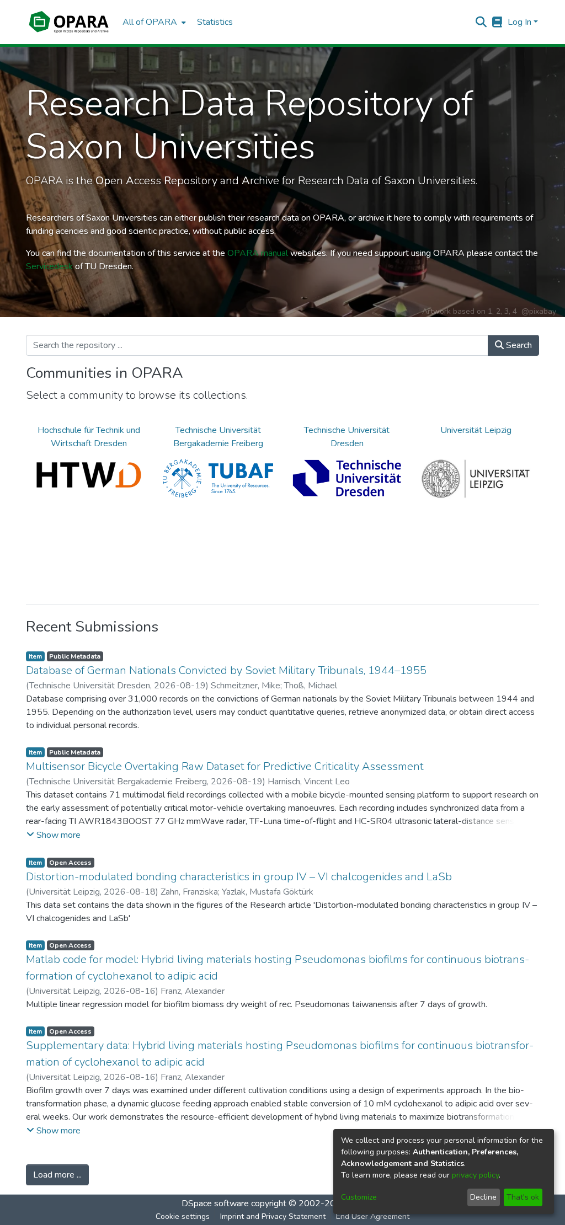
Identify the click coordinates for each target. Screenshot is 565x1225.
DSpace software (215, 1203)
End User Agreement (372, 1216)
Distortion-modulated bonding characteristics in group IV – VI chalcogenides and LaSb (239, 876)
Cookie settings (183, 1216)
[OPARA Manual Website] (497, 22)
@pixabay (538, 311)
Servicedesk (49, 266)
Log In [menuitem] (519, 22)
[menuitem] (153, 22)
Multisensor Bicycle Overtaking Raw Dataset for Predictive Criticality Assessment (225, 766)
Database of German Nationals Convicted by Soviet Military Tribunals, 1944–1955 (226, 670)
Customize (359, 1197)
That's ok (523, 1197)
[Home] (68, 22)
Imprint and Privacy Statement (273, 1216)
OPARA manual (257, 253)
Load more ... (57, 1175)
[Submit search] (481, 22)
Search (518, 345)
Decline (483, 1197)
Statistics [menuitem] (215, 22)
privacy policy (475, 1175)
